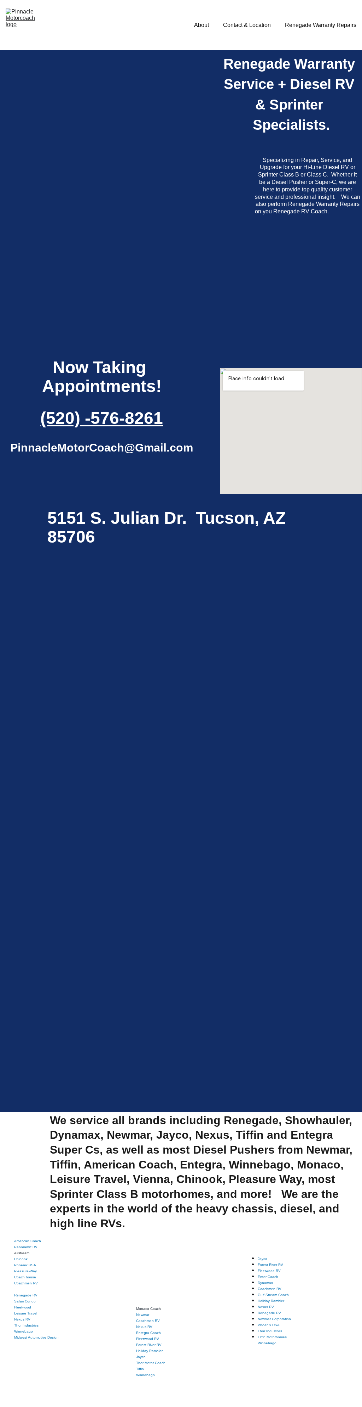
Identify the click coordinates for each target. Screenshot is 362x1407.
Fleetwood (22, 1307)
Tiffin (140, 1369)
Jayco (141, 1357)
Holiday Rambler (149, 1351)
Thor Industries (26, 1325)
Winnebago (145, 1375)
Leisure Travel (25, 1313)
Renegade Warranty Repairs (320, 25)
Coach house (25, 1277)
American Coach (27, 1241)
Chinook (21, 1259)
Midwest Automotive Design (36, 1337)
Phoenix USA (25, 1265)
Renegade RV (25, 1295)
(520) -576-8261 (101, 418)
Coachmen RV (26, 1283)
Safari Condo (25, 1301)
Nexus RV (22, 1319)
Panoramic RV (25, 1247)
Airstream (21, 1253)
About (201, 25)
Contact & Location (247, 25)
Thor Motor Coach (150, 1363)
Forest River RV (149, 1345)
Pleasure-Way (25, 1271)
